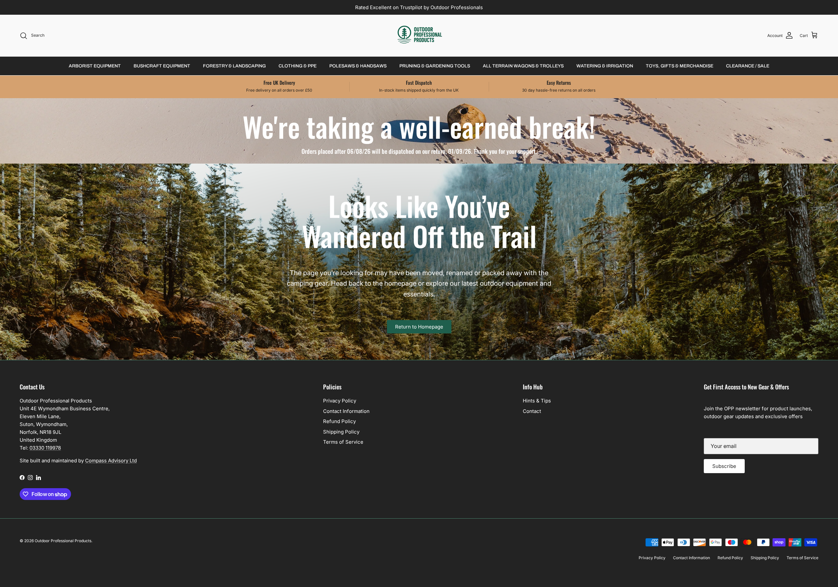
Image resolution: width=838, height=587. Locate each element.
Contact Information (346, 411)
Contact (532, 411)
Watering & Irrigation (604, 65)
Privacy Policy (339, 401)
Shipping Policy (341, 432)
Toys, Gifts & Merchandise (679, 65)
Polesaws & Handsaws (358, 65)
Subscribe (724, 466)
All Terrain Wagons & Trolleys (523, 65)
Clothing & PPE (298, 65)
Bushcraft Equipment (162, 65)
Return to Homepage (419, 327)
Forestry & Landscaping (234, 65)
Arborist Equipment (95, 65)
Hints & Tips (537, 401)
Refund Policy (339, 421)
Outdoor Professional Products (63, 540)
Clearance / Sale (747, 65)
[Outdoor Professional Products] (419, 35)
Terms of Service (343, 442)
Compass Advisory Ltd (111, 460)
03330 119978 (45, 448)
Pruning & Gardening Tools (434, 65)
